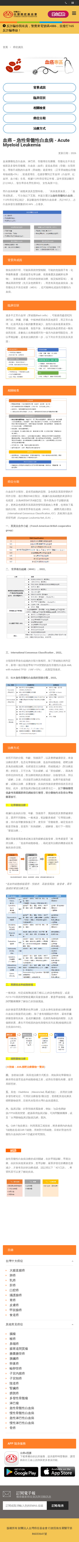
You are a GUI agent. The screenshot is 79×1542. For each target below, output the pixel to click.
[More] (72, 2)
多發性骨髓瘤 (19, 1398)
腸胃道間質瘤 (19, 1348)
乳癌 (13, 1280)
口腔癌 (14, 1290)
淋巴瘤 (14, 1403)
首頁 (5, 47)
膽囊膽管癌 (17, 1353)
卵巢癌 (14, 1363)
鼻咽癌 (14, 1344)
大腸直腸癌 (17, 1270)
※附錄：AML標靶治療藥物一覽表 (25, 1066)
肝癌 (13, 1285)
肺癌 (13, 1275)
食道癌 (14, 1315)
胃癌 (13, 1300)
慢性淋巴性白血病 (22, 1423)
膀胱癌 (14, 1393)
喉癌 (13, 1339)
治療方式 (39, 128)
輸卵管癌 (16, 1368)
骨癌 (13, 1428)
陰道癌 (14, 1383)
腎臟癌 (14, 1388)
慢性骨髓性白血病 (22, 1413)
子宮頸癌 (16, 1378)
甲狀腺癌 (16, 1310)
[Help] (66, 2)
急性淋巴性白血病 (22, 1418)
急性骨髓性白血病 (22, 1408)
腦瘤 (13, 1334)
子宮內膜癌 (17, 1373)
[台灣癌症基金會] (16, 14)
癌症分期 (39, 118)
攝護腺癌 (16, 1295)
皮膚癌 (14, 1305)
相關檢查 (39, 107)
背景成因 (39, 87)
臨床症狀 (39, 97)
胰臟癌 (14, 1358)
